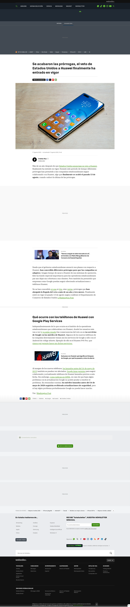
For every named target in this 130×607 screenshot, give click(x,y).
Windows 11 (53, 533)
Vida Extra (33, 571)
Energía (35, 526)
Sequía (57, 52)
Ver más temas (21, 540)
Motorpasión (77, 568)
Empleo (35, 533)
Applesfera (19, 573)
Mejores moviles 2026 (34, 510)
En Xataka (63, 251)
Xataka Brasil (19, 593)
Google (49, 398)
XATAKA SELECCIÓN (36, 6)
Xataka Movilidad (55, 526)
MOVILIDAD (59, 6)
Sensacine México (50, 591)
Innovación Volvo (68, 23)
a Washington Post (66, 297)
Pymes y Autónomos (106, 571)
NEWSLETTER (79, 6)
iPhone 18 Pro (91, 510)
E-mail (56, 80)
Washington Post (44, 393)
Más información (78, 605)
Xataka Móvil (19, 571)
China (37, 52)
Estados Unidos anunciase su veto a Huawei (78, 166)
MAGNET (69, 6)
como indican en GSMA (60, 377)
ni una (53, 289)
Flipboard (53, 80)
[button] (43, 159)
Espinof (47, 571)
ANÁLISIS (23, 6)
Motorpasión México (77, 591)
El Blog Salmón (107, 568)
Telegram (104, 6)
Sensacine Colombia (48, 594)
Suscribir (96, 525)
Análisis (35, 523)
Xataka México (20, 591)
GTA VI (79, 52)
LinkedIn (102, 538)
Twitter (113, 6)
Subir (109, 560)
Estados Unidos (66, 398)
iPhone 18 (72, 52)
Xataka (18, 568)
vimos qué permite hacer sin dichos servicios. (52, 343)
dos (60, 289)
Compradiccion (93, 573)
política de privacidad (90, 528)
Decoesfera (92, 571)
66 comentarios (39, 80)
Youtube (110, 6)
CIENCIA (49, 6)
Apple (17, 529)
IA (89, 52)
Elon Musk (44, 52)
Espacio (52, 523)
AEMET (31, 52)
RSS (95, 538)
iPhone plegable (47, 510)
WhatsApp (98, 6)
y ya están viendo (48, 332)
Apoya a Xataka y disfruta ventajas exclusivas (95, 545)
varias (70, 289)
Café (85, 52)
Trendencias (92, 568)
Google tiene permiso (76, 371)
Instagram (107, 6)
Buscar (110, 553)
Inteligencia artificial (56, 529)
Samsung (36, 529)
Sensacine (48, 568)
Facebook (47, 80)
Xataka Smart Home (20, 576)
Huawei (56, 398)
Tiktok (101, 6)
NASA (51, 52)
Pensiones (65, 52)
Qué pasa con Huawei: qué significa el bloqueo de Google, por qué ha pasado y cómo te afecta (77, 357)
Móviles (41, 398)
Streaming (19, 523)
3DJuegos (33, 568)
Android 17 (58, 510)
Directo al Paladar (64, 568)
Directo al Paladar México (64, 591)
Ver (66, 446)
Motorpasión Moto (79, 571)
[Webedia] (110, 1)
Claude (65, 510)
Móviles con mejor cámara (77, 510)
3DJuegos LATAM (35, 591)
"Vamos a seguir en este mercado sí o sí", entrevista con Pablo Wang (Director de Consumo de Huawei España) (75, 255)
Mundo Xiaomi (20, 580)
